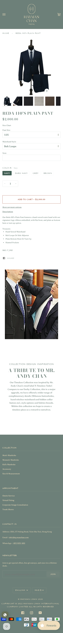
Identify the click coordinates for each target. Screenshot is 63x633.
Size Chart (6, 125)
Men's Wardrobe (9, 455)
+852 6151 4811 (19, 543)
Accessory (6, 469)
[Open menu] (7, 14)
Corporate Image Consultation (15, 505)
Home (5, 33)
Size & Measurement (11, 473)
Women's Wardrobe (10, 460)
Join (53, 574)
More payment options (12, 207)
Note (4, 153)
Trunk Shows (8, 509)
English (20, 590)
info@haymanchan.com (19, 537)
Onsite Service (8, 496)
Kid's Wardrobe (8, 464)
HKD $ (38, 590)
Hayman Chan (29, 599)
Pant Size (6, 130)
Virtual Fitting (8, 500)
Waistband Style (9, 141)
